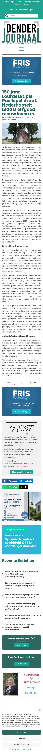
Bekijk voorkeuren (21, 744)
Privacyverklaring (25, 749)
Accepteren (21, 732)
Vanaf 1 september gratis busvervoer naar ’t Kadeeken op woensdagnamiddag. (22, 574)
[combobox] (21, 16)
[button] (40, 710)
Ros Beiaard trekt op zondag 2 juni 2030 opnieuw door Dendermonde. (23, 616)
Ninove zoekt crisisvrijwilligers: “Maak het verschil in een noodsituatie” (22, 596)
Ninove (31, 117)
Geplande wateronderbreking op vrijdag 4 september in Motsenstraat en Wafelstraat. (22, 606)
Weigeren (21, 738)
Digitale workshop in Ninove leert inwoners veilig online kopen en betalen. (20, 585)
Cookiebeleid (15, 749)
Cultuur (21, 117)
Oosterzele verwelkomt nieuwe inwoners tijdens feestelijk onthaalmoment (19, 627)
